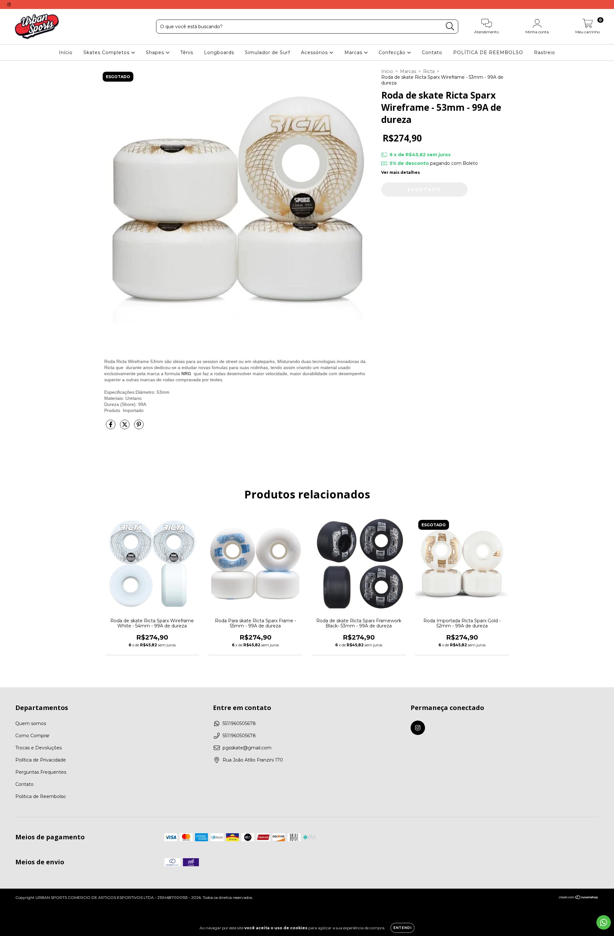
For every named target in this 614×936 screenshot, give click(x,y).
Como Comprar (32, 735)
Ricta (429, 71)
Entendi (402, 928)
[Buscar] (450, 26)
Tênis (186, 52)
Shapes (156, 52)
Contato (432, 52)
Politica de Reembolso (40, 796)
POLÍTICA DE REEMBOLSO (488, 52)
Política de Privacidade (40, 760)
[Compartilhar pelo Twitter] (125, 427)
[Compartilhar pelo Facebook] (111, 427)
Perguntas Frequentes (40, 772)
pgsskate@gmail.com (247, 748)
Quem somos (30, 723)
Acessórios (315, 52)
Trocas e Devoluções (38, 748)
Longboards (219, 52)
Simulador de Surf (267, 52)
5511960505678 (239, 723)
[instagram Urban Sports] (9, 4)
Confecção (393, 52)
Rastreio (544, 52)
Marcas (354, 52)
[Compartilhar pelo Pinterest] (139, 427)
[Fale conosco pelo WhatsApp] (603, 922)
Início (66, 52)
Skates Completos (107, 52)
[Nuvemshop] (579, 898)
